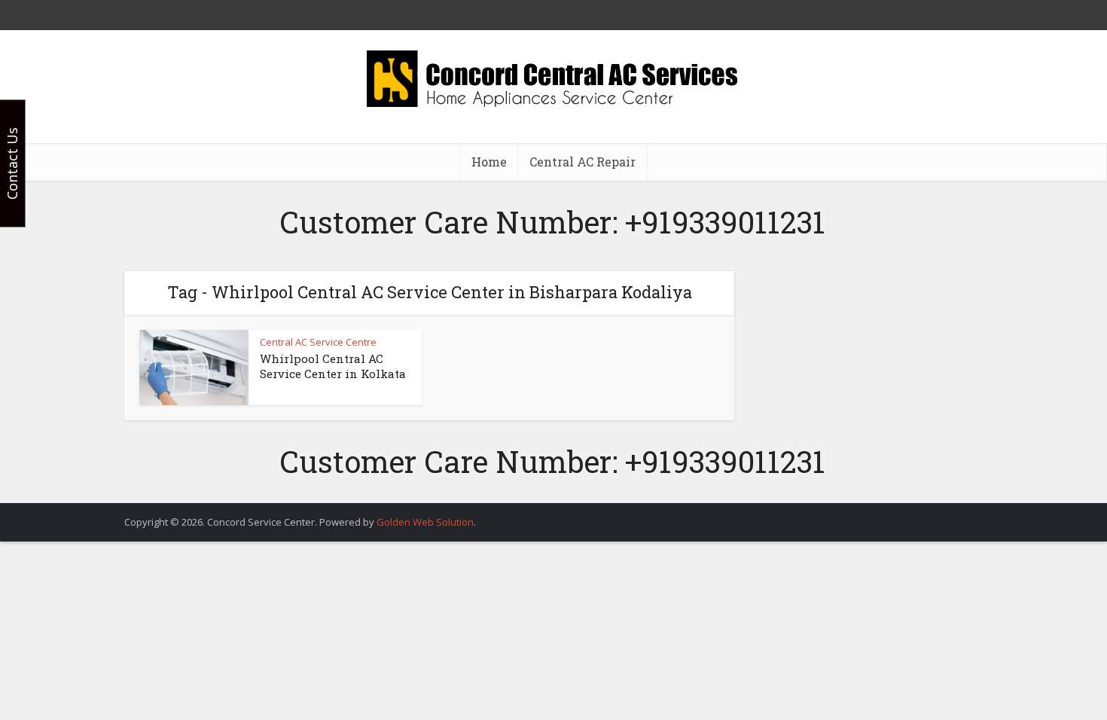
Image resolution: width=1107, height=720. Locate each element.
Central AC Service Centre (318, 342)
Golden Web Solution (425, 522)
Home (489, 161)
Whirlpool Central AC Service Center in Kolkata (333, 366)
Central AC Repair (582, 161)
